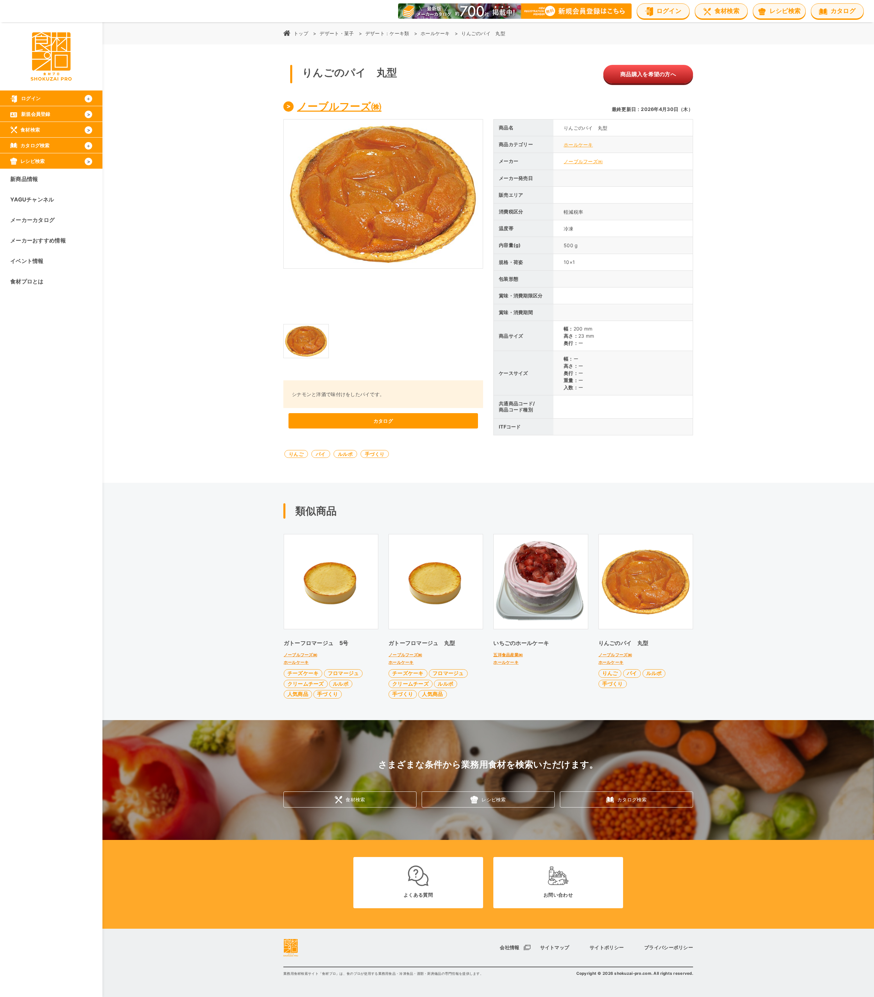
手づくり (374, 454)
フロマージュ (343, 673)
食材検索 (355, 799)
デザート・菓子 (337, 33)
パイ (321, 454)
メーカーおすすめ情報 (38, 240)
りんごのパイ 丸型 (623, 643)
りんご (296, 454)
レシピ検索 (493, 799)
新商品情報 (24, 178)
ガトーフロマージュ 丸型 (422, 643)
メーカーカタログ (32, 219)
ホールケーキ (435, 33)
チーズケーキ (303, 673)
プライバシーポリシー (668, 947)
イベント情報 (27, 260)
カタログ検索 (632, 799)
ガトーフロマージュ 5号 (316, 643)
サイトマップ (554, 947)
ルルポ (345, 454)
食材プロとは (27, 281)
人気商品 (297, 694)
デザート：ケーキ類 (387, 33)
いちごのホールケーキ (521, 643)
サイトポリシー (607, 947)
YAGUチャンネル (32, 199)
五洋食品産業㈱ (508, 654)
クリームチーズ (305, 683)
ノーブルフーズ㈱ (339, 106)
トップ (301, 33)
